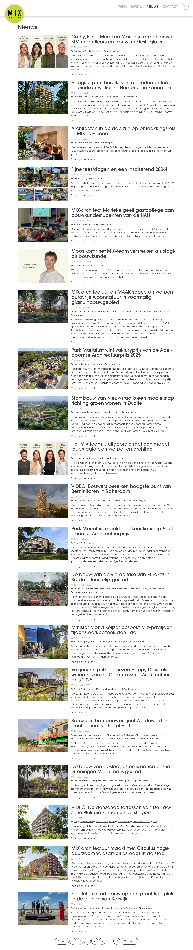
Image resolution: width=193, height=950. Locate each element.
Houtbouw (95, 312)
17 (116, 941)
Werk (122, 7)
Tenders (139, 739)
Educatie (92, 51)
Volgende (129, 941)
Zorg (155, 822)
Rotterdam (111, 501)
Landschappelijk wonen (142, 312)
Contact (170, 7)
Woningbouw (132, 97)
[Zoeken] (185, 6)
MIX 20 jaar (85, 179)
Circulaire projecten (98, 735)
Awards (77, 364)
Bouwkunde (79, 51)
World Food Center (141, 642)
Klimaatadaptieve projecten (116, 312)
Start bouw (117, 412)
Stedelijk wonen (126, 501)
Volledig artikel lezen (82, 75)
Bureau (137, 7)
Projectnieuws (95, 97)
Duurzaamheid (80, 312)
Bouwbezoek (80, 97)
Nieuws (152, 7)
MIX (75, 179)
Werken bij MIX (113, 51)
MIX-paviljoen (91, 143)
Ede (75, 642)
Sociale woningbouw (114, 97)
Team (101, 51)
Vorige (61, 941)
